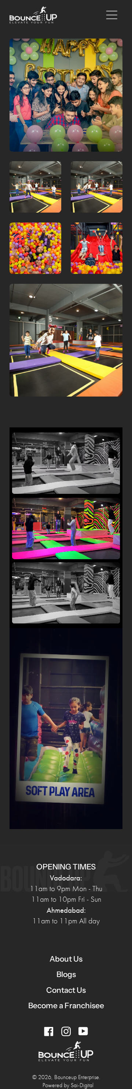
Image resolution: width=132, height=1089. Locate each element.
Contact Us (66, 990)
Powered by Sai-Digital (68, 1085)
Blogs (66, 974)
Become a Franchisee (66, 1005)
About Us (66, 958)
